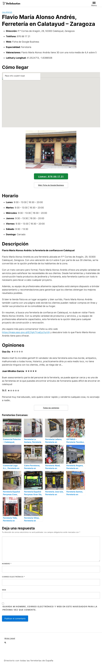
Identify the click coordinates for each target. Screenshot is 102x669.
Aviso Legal (9, 638)
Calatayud (7, 12)
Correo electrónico (13, 577)
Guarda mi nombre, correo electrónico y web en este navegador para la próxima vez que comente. (49, 608)
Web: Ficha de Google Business (51, 185)
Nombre (6, 564)
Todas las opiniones (51, 408)
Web (4, 590)
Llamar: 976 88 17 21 (51, 176)
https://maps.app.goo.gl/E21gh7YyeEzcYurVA (26, 332)
